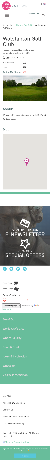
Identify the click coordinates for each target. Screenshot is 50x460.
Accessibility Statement (14, 403)
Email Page (8, 289)
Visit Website (8, 63)
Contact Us (8, 410)
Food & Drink (11, 347)
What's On (9, 365)
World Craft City (13, 328)
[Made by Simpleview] (16, 442)
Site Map (7, 396)
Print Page (7, 283)
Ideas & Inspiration (15, 356)
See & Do (28, 25)
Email (5, 67)
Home (19, 25)
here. (30, 451)
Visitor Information (15, 375)
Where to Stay (12, 338)
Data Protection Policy (13, 424)
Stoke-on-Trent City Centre (16, 417)
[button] (26, 162)
